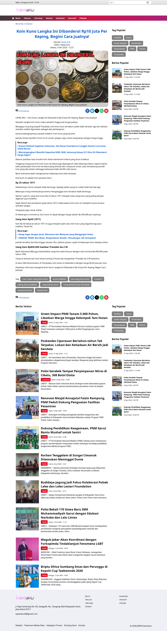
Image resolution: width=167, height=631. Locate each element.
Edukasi (49, 18)
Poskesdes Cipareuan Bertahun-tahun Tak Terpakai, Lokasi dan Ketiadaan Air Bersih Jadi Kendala (137, 87)
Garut (128, 37)
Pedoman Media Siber (34, 625)
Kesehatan (60, 18)
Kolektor (98, 279)
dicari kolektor (59, 279)
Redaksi (19, 625)
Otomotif (72, 18)
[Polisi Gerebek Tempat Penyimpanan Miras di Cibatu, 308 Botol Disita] (117, 105)
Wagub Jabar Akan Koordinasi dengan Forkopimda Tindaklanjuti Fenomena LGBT (72, 542)
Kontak (81, 625)
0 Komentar (23, 111)
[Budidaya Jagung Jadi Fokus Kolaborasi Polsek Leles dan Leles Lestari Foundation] (27, 491)
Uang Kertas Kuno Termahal (76, 284)
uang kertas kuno (50, 284)
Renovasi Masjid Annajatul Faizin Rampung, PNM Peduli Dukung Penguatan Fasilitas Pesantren (137, 118)
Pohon (142, 48)
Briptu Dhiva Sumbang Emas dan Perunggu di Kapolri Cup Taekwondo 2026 (74, 569)
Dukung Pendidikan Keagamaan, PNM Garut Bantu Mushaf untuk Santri (137, 133)
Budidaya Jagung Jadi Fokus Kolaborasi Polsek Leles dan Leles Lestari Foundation (74, 484)
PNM (132, 48)
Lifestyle (82, 18)
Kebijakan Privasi (54, 625)
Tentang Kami (70, 625)
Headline (46, 380)
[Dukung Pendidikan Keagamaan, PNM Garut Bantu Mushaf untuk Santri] (117, 135)
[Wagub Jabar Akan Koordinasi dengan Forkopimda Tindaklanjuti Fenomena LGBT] (27, 549)
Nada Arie (65, 42)
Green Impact (120, 43)
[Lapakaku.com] (25, 10)
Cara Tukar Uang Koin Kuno (35, 279)
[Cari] (148, 2)
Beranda (19, 23)
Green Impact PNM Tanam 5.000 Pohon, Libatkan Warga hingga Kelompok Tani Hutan (137, 71)
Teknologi (38, 18)
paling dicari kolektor (27, 284)
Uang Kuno (42, 290)
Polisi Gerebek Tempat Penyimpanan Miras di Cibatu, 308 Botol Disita (136, 103)
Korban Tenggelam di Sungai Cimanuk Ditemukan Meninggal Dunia (69, 457)
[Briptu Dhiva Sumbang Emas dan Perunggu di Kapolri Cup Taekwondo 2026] (27, 576)
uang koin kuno (24, 290)
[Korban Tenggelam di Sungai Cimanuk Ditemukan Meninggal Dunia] (27, 464)
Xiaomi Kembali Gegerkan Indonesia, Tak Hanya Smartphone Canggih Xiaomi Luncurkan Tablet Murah (61, 147)
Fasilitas (117, 37)
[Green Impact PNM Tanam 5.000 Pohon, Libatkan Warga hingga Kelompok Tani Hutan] (117, 73)
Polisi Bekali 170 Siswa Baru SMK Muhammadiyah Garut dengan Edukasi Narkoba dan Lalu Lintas (69, 513)
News (44, 322)
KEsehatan (136, 43)
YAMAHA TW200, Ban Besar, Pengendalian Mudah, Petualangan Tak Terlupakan (57, 238)
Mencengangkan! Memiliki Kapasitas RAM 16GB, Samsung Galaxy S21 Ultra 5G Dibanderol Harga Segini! (62, 153)
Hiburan (27, 18)
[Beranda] (13, 18)
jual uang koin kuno (80, 279)
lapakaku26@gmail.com (27, 614)
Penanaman (119, 48)
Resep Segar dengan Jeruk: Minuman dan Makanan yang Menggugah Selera (56, 234)
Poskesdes (119, 54)
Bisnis (18, 18)
